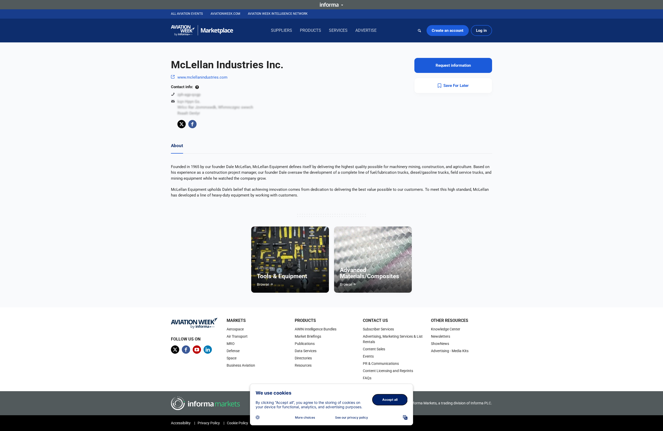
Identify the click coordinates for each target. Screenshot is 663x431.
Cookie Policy (237, 423)
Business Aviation (241, 365)
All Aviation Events (187, 14)
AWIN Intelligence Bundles (315, 329)
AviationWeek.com (225, 14)
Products (310, 30)
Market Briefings (308, 336)
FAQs (367, 378)
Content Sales (374, 349)
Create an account (447, 30)
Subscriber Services (378, 329)
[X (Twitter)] (181, 124)
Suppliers (281, 30)
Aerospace (235, 329)
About (177, 145)
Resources (303, 365)
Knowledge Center (445, 329)
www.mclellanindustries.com (202, 77)
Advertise (366, 30)
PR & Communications (381, 363)
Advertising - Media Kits (450, 351)
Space (231, 358)
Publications (305, 344)
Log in (481, 30)
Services (338, 30)
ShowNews (440, 344)
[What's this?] (197, 87)
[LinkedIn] (208, 349)
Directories (303, 358)
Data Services (305, 351)
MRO (231, 344)
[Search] (419, 30)
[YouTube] (197, 349)
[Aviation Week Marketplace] (202, 30)
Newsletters (440, 336)
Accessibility (181, 423)
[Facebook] (192, 124)
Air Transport (237, 336)
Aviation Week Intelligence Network (278, 14)
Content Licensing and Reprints (388, 371)
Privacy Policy (209, 423)
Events (368, 356)
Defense (233, 351)
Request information (453, 65)
